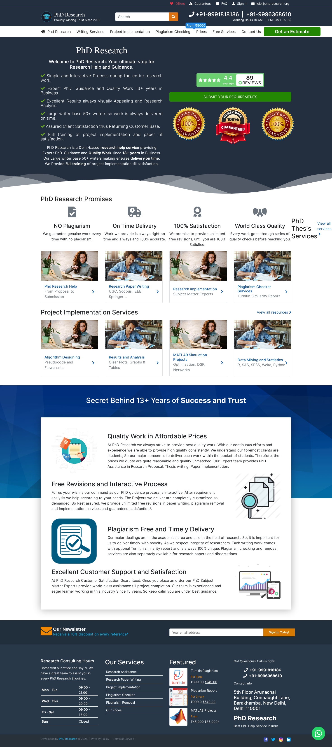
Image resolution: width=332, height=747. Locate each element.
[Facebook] (264, 741)
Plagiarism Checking (173, 31)
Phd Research (58, 31)
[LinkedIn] (287, 741)
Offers (180, 3)
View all (324, 226)
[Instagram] (280, 741)
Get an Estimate (292, 31)
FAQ (223, 3)
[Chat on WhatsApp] (318, 733)
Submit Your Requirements (230, 97)
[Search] (173, 16)
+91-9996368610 (268, 14)
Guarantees (202, 3)
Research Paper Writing (123, 679)
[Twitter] (272, 741)
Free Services (224, 31)
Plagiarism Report (204, 690)
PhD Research (68, 738)
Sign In (241, 3)
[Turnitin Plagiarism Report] (178, 697)
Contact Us (251, 31)
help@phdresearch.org (272, 3)
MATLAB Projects (203, 710)
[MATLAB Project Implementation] (178, 717)
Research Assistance (121, 672)
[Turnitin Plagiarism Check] (178, 677)
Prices (201, 31)
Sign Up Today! (279, 632)
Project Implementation (130, 31)
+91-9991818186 (217, 14)
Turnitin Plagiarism (204, 671)
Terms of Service (123, 738)
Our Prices (114, 710)
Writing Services (90, 31)
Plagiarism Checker (120, 695)
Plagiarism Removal (120, 702)
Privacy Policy (100, 738)
